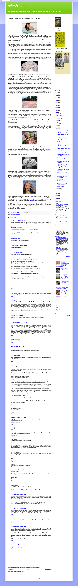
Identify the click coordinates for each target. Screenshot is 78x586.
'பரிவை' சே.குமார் (14, 346)
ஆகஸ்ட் (58, 120)
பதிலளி (12, 234)
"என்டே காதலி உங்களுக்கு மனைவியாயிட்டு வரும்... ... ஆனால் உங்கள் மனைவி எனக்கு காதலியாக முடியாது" (63, 264)
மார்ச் (58, 128)
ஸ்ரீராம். (12, 428)
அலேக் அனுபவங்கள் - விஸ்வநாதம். (63, 152)
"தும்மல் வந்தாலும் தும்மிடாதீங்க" (64, 269)
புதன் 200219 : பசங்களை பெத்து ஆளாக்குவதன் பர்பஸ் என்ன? (62, 288)
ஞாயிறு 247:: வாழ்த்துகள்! (62, 132)
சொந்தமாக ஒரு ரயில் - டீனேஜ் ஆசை (65, 282)
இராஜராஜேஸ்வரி (14, 238)
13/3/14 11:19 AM (22, 220)
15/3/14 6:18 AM (23, 494)
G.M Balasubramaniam (15, 322)
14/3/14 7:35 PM (18, 428)
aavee (12, 355)
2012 (57, 193)
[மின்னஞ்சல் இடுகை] (22, 212)
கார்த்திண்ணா (58, 248)
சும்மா (57, 203)
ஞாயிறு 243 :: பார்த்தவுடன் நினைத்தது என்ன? (62, 184)
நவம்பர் (58, 115)
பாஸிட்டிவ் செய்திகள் (60, 174)
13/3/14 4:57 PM (24, 322)
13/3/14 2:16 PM (19, 252)
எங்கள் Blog (17, 6)
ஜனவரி (58, 189)
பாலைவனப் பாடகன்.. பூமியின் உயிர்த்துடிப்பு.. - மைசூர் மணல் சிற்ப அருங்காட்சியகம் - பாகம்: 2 (62, 238)
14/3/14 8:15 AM (18, 365)
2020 (57, 102)
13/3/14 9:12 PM (18, 339)
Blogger (39, 578)
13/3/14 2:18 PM (19, 291)
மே (57, 125)
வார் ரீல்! (58, 141)
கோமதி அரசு (13, 252)
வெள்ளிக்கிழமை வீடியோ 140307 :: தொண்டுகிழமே (63, 177)
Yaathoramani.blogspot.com (17, 544)
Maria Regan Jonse (15, 417)
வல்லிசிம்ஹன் (13, 300)
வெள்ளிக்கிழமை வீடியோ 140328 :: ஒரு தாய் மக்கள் (63, 137)
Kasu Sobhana (60, 305)
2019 (57, 103)
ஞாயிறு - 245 (59, 157)
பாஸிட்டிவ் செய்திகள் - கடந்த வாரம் (63, 148)
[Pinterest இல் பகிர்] (29, 212)
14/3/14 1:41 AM (20, 346)
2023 (57, 97)
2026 (57, 92)
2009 (57, 198)
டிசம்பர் (58, 113)
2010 (57, 196)
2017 (57, 107)
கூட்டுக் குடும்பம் (14, 214)
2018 (57, 105)
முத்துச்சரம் (58, 236)
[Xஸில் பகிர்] (26, 212)
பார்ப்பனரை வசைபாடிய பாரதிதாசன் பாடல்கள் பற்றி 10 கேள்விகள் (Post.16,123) (62, 227)
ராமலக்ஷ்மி (12, 339)
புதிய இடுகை (10, 569)
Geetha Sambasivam (15, 245)
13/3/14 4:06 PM (19, 315)
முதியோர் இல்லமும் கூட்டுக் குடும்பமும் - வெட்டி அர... (62, 167)
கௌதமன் (59, 309)
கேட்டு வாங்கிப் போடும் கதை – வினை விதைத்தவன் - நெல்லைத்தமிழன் (65, 292)
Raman (58, 307)
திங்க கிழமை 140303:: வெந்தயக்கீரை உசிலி (61, 181)
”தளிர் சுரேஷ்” (13, 315)
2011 (57, 195)
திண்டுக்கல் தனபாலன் (15, 220)
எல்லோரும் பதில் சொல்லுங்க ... (63, 297)
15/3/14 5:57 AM (23, 483)
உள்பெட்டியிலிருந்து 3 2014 (61, 179)
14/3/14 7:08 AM (17, 355)
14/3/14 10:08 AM (22, 417)
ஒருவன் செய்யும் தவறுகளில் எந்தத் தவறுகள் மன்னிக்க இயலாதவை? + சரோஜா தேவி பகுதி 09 (65, 276)
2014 (57, 112)
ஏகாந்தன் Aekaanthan (60, 214)
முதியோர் (18, 214)
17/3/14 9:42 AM (26, 544)
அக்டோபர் (59, 117)
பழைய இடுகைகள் (47, 569)
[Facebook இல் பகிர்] (27, 212)
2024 (57, 95)
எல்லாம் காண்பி (68, 256)
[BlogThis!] (25, 212)
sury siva (13, 365)
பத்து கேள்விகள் (32, 200)
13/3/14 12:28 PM (23, 245)
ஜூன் (58, 123)
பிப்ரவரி (58, 188)
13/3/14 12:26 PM (20, 238)
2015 (57, 110)
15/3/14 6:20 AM (23, 508)
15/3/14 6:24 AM (23, 526)
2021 (57, 100)
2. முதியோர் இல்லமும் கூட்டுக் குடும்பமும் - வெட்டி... (62, 165)
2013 (57, 191)
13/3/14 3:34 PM (19, 300)
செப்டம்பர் (59, 118)
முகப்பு (29, 569)
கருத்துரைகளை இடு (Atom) (19, 571)
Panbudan (58, 247)
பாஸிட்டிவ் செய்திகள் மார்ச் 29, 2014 (63, 134)
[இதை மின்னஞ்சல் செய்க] (24, 212)
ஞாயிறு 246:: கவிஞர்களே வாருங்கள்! (61, 146)
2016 (57, 108)
